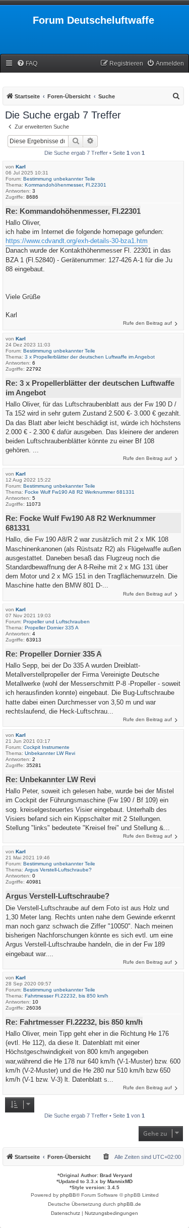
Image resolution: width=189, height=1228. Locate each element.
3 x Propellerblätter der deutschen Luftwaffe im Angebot (90, 357)
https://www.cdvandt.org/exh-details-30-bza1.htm (77, 241)
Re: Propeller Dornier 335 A (54, 654)
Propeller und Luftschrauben (56, 621)
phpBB (68, 1195)
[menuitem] (27, 64)
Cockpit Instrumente (46, 747)
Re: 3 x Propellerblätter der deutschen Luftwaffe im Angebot (90, 388)
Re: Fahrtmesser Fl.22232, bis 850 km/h (74, 1022)
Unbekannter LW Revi (50, 753)
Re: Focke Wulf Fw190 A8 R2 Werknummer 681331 (81, 523)
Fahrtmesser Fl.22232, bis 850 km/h (66, 996)
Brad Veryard (116, 1175)
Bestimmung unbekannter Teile (59, 179)
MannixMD (120, 1181)
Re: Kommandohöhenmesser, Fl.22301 (73, 211)
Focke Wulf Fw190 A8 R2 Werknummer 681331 (80, 492)
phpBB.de (129, 1204)
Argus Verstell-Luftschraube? (58, 869)
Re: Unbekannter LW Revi (51, 779)
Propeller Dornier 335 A (52, 627)
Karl (21, 166)
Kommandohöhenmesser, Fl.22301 (65, 185)
